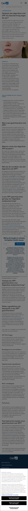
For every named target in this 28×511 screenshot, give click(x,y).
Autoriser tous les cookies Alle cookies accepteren (14, 498)
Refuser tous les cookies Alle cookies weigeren (14, 503)
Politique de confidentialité (7, 494)
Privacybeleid (15, 494)
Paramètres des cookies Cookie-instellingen (14, 508)
